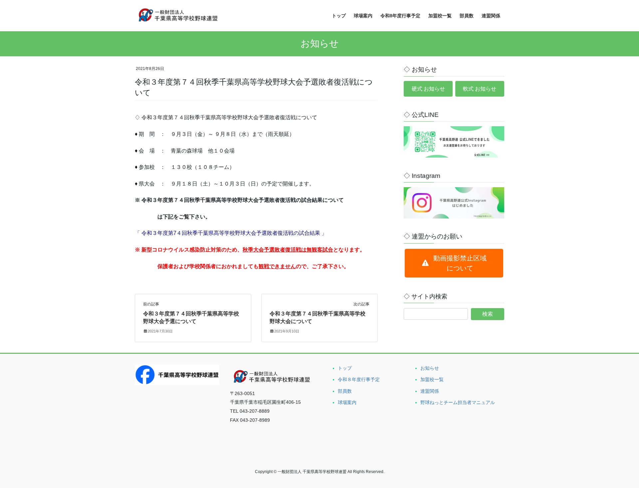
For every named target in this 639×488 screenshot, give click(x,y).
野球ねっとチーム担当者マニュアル (457, 402)
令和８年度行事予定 (359, 379)
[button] (454, 263)
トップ (345, 368)
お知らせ (429, 368)
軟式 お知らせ (479, 89)
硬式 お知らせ (428, 89)
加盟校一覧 (432, 379)
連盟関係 (429, 391)
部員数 (345, 391)
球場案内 (347, 402)
